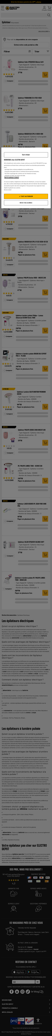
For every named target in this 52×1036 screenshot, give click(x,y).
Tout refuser (26, 155)
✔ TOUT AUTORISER (26, 196)
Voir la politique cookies (12, 177)
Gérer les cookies (26, 203)
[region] (26, 177)
